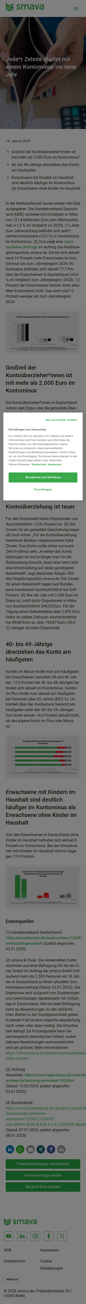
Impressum (54, 464)
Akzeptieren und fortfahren (43, 477)
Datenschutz (39, 464)
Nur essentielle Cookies (61, 420)
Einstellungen (43, 489)
